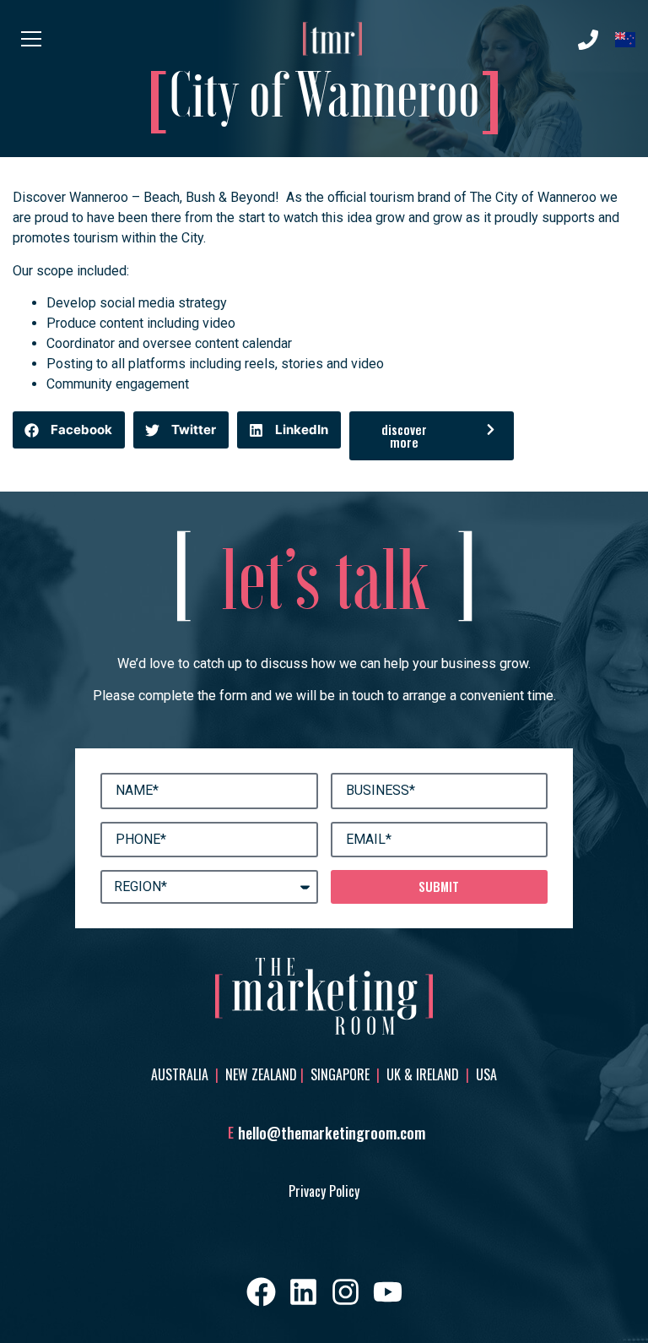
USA (486, 1074)
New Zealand (261, 1074)
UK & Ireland (424, 1074)
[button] (69, 430)
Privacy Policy (324, 1191)
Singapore (340, 1074)
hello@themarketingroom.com (331, 1133)
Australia (181, 1074)
